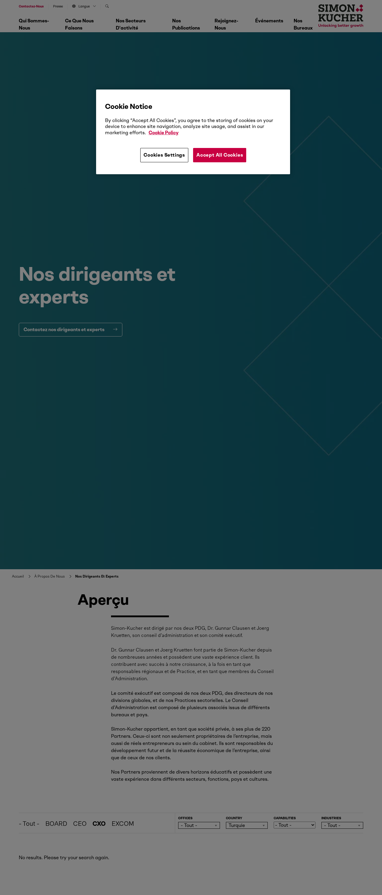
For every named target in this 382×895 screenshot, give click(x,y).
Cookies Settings (164, 155)
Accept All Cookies (219, 155)
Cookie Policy (163, 132)
